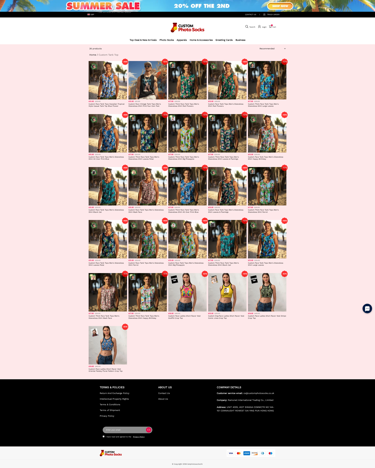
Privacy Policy (107, 416)
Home (92, 54)
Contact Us (164, 393)
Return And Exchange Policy (114, 393)
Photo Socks (167, 40)
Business (240, 40)
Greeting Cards (224, 40)
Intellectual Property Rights (114, 399)
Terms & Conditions (110, 404)
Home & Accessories (201, 40)
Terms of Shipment (110, 410)
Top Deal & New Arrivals (143, 40)
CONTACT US (250, 14)
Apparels (182, 40)
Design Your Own (107, 110)
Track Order (273, 14)
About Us (163, 399)
